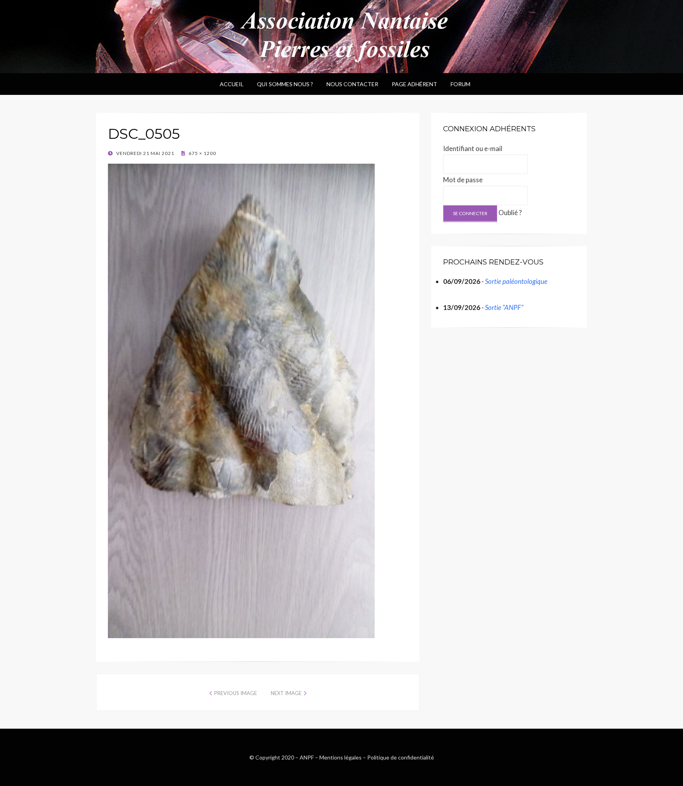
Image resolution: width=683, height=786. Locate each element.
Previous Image (235, 693)
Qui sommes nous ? (285, 84)
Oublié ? (510, 212)
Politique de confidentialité (400, 757)
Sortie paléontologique (516, 281)
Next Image (286, 693)
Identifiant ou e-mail (472, 148)
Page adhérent (414, 84)
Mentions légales (340, 757)
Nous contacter (352, 84)
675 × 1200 (201, 153)
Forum (460, 84)
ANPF (307, 757)
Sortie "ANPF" (504, 307)
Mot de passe (463, 180)
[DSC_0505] (241, 399)
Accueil (231, 84)
